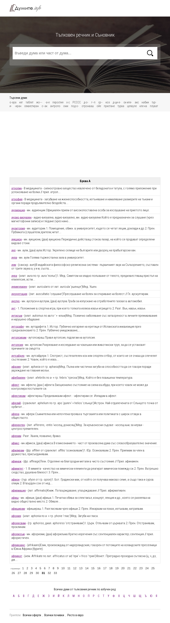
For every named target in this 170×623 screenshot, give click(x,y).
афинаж (16, 461)
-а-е (47, 102)
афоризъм (18, 534)
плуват (154, 106)
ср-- (100, 102)
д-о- (86, 102)
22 (135, 568)
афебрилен (18, 378)
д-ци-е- (117, 102)
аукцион (16, 239)
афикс (15, 443)
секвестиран (31, 106)
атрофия (16, 199)
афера (15, 414)
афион (15, 479)
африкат (16, 556)
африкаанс (18, 545)
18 (111, 568)
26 (13, 573)
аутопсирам (18, 337)
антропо (55, 106)
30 (37, 573)
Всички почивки (54, 615)
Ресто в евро (75, 615)
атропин (16, 188)
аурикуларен (19, 287)
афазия (16, 367)
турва (121, 106)
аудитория (18, 228)
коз (108, 102)
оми (65, 106)
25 (153, 568)
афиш (15, 498)
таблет (29, 102)
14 (87, 568)
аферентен (18, 425)
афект (15, 385)
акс (137, 102)
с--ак (44, 106)
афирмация (18, 490)
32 (49, 573)
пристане (109, 106)
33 (55, 573)
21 (129, 568)
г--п (93, 102)
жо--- (39, 102)
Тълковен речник (28, 8)
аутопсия (17, 345)
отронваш (88, 106)
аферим (16, 436)
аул (13, 250)
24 (147, 568)
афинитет (17, 468)
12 (74, 568)
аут (13, 308)
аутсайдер (17, 356)
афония (16, 516)
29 (31, 573)
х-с (68, 102)
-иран (18, 106)
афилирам (17, 450)
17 (105, 568)
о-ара (13, 102)
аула (14, 257)
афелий (16, 403)
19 (117, 568)
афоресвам (18, 523)
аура (14, 276)
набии (145, 102)
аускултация (19, 294)
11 (68, 568)
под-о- (75, 106)
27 (19, 573)
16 (99, 568)
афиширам (18, 509)
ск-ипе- (128, 102)
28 (25, 573)
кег (21, 102)
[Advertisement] (85, 144)
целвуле (132, 106)
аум (13, 265)
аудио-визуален (21, 217)
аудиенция (18, 210)
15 (93, 568)
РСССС (77, 102)
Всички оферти (32, 615)
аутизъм (16, 315)
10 (63, 568)
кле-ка (143, 106)
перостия (57, 102)
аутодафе (17, 326)
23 (141, 568)
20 (123, 568)
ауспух (15, 301)
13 (81, 568)
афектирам (18, 396)
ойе (99, 106)
